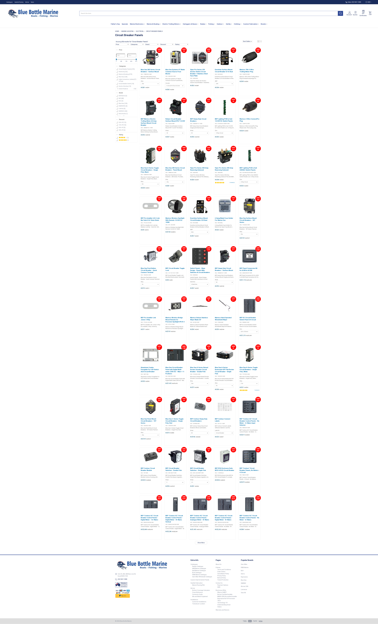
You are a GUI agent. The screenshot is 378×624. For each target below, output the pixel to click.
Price (120, 50)
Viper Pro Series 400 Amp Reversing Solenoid (199, 169)
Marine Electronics (137, 24)
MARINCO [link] (123, 111)
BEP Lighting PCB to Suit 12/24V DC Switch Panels (224, 120)
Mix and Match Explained (200, 596)
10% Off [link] (122, 125)
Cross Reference (197, 592)
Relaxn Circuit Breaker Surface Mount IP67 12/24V (175, 120)
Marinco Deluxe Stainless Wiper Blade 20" (199, 319)
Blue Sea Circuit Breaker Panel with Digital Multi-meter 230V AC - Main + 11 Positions (174, 371)
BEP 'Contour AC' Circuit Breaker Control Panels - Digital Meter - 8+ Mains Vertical (174, 519)
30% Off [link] (122, 127)
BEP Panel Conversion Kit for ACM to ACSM (248, 269)
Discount (121, 119)
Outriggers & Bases (190, 24)
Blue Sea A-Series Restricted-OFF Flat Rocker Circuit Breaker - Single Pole (224, 371)
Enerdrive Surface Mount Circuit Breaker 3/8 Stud (199, 219)
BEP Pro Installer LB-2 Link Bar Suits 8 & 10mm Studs (150, 219)
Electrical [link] (123, 71)
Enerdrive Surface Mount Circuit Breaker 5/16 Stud (224, 71)
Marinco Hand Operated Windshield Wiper (223, 319)
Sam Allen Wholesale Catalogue (202, 576)
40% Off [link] (122, 130)
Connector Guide (197, 594)
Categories (122, 66)
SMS (218, 587)
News (32, 2)
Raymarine (244, 577)
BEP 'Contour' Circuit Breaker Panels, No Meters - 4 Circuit (249, 470)
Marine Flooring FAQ (198, 585)
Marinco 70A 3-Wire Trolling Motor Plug (247, 71)
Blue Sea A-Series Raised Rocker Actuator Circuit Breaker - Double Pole (199, 370)
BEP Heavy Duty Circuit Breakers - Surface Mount (224, 269)
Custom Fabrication (250, 24)
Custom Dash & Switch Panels (200, 580)
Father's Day (115, 24)
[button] (247, 41)
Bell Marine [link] (123, 96)
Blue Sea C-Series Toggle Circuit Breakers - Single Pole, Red (174, 421)
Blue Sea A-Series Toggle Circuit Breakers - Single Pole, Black (150, 170)
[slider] (116, 59)
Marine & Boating (153, 24)
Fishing (211, 24)
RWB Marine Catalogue (199, 574)
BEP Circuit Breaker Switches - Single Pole (198, 469)
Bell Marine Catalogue (199, 570)
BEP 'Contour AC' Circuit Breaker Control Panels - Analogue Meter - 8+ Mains (199, 518)
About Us (218, 564)
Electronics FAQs (221, 590)
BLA (242, 570)
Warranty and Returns (222, 610)
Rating (121, 134)
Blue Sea (243, 580)
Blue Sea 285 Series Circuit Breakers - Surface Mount (150, 71)
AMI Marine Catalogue (199, 568)
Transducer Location (198, 604)
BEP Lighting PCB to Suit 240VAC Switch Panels (248, 169)
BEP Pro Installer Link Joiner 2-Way (148, 319)
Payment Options (222, 585)
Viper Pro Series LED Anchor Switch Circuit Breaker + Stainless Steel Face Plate (199, 73)
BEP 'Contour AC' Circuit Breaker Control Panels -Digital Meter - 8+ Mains (223, 518)
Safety (228, 24)
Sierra (243, 574)
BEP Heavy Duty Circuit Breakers (198, 120)
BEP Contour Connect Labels (222, 420)
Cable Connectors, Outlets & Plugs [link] (127, 80)
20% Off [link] (122, 122)
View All (243, 592)
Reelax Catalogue (197, 566)
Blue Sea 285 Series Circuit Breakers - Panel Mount (175, 169)
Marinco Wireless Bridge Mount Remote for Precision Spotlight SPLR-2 (175, 320)
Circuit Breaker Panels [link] (127, 69)
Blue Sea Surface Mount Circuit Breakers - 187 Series (248, 220)
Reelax (202, 24)
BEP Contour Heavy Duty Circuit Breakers (198, 420)
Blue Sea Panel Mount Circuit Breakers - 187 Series (148, 421)
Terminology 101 (222, 602)
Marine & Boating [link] (125, 74)
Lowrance (244, 589)
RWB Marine (244, 567)
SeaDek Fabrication (197, 583)
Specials (125, 24)
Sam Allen (244, 564)
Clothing (237, 24)
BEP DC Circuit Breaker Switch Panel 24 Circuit (248, 319)
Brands (263, 24)
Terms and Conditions (224, 569)
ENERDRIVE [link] (123, 106)
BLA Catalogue (197, 572)
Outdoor (220, 24)
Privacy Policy (221, 576)
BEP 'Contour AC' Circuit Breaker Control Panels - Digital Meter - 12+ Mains (149, 518)
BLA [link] (121, 101)
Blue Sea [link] (123, 77)
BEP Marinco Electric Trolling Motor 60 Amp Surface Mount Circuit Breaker (149, 122)
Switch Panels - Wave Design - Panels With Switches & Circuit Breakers (200, 270)
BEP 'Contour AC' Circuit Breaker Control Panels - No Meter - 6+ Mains (249, 518)
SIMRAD (243, 583)
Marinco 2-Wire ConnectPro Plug (249, 120)
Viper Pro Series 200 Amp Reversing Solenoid (224, 169)
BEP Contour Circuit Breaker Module (148, 469)
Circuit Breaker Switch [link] (126, 83)
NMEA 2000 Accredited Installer (227, 596)
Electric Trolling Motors (171, 24)
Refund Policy (221, 578)
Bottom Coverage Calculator (201, 590)
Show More (201, 542)
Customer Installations (199, 601)
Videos (219, 607)
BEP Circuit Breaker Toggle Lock (175, 269)
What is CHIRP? (222, 592)
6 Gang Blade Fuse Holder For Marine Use (224, 219)
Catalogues (9, 2)
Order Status (221, 571)
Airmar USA (244, 586)
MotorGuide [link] (123, 113)
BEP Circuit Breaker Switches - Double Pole (173, 469)
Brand (121, 93)
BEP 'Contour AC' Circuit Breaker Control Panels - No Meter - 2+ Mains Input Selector (249, 422)
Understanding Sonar (224, 605)
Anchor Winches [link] (125, 86)
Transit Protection (222, 580)
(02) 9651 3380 (122, 579)
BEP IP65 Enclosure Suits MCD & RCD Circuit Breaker (224, 469)
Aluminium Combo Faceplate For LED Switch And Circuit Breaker (150, 370)
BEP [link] (121, 98)
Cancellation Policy (223, 573)
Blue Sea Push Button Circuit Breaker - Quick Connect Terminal (149, 270)
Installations (194, 599)
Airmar (27, 2)
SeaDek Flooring (19, 2)
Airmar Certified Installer (225, 594)
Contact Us (219, 583)
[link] (126, 138)
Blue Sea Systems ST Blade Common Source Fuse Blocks (175, 72)
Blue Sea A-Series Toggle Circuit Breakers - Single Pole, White (249, 370)
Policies (218, 567)
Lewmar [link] (122, 108)
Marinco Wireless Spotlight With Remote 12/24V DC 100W (174, 220)
